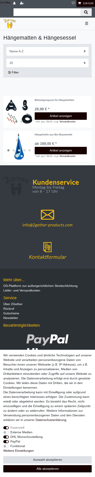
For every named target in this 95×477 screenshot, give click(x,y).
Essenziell (17, 427)
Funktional (17, 446)
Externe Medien (21, 432)
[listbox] (19, 112)
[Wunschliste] (73, 3)
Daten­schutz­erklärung (51, 420)
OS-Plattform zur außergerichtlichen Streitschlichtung (40, 286)
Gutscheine (11, 313)
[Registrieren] (22, 3)
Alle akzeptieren (47, 468)
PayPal (15, 441)
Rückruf (8, 308)
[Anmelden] (15, 3)
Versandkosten (67, 121)
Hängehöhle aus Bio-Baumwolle (53, 134)
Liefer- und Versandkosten (21, 290)
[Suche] (86, 12)
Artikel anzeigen (61, 116)
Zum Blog (5, 2)
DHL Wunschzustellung (26, 437)
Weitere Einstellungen (18, 450)
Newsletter (10, 318)
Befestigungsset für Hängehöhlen (54, 100)
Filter (15, 72)
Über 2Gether (13, 304)
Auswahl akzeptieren (47, 459)
